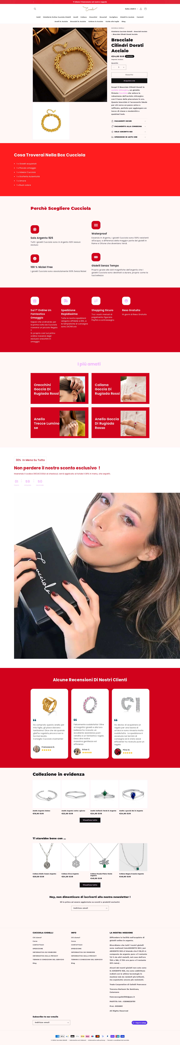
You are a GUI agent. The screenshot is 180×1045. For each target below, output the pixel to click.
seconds (40, 485)
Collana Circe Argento (70, 874)
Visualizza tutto (90, 820)
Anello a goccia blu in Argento (131, 811)
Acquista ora (129, 81)
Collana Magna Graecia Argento (131, 874)
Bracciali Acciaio (140, 31)
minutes (27, 485)
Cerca (35, 941)
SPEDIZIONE (38, 949)
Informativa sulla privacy (96, 1040)
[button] (35, 9)
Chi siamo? (37, 937)
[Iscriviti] (106, 908)
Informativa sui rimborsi (78, 1040)
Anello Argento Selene (41, 811)
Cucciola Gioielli (61, 1040)
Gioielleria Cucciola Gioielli (121, 31)
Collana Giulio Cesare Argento (44, 874)
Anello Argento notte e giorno (73, 811)
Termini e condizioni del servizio (118, 1040)
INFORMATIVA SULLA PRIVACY (45, 956)
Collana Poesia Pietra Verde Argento (101, 874)
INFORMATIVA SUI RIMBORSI (44, 952)
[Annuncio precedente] (33, 2)
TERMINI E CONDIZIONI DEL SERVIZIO (48, 960)
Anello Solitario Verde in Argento (103, 811)
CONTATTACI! (38, 945)
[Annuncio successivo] (146, 2)
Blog (34, 963)
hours (16, 485)
